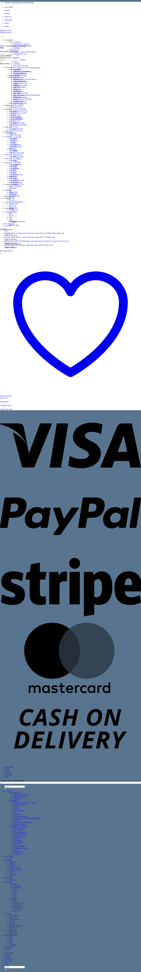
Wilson (11, 125)
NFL (15, 170)
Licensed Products (10, 184)
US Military (17, 159)
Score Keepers (18, 119)
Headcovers (17, 97)
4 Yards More (13, 192)
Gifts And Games (19, 87)
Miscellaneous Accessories (18, 103)
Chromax (12, 143)
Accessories (8, 40)
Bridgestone (13, 111)
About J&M (8, 7)
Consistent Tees (14, 196)
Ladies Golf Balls (15, 145)
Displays (16, 58)
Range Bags (17, 117)
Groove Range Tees (16, 202)
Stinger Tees (13, 180)
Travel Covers (18, 131)
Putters (15, 178)
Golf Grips (8, 131)
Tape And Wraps (19, 123)
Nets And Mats (18, 105)
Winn (15, 188)
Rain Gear (16, 115)
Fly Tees (12, 200)
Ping (14, 174)
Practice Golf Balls (19, 109)
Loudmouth (17, 137)
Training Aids (18, 129)
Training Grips (18, 157)
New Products (9, 224)
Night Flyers (17, 107)
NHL (15, 172)
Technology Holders (20, 125)
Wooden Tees (13, 933)
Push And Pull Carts (20, 83)
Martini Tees (13, 204)
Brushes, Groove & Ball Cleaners (25, 52)
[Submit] (1, 62)
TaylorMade (13, 123)
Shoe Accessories (15, 42)
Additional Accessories (21, 44)
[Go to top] (1, 783)
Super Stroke (17, 155)
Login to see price (10, 243)
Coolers (16, 83)
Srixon (11, 121)
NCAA (15, 141)
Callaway (12, 113)
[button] (2, 48)
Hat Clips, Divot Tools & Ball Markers (26, 68)
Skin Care (16, 121)
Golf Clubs (8, 127)
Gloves (15, 62)
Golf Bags (16, 64)
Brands (6, 10)
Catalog (7, 13)
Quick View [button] (4, 398)
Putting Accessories (20, 85)
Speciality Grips (18, 153)
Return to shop (14, 225)
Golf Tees (7, 163)
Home (2, 46)
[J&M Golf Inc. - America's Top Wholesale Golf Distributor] (6, 31)
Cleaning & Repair (19, 73)
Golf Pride (16, 135)
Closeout (7, 226)
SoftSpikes (17, 48)
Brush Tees (13, 167)
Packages (12, 156)
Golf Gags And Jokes (20, 66)
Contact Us (8, 17)
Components (8, 105)
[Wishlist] (1, 253)
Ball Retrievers (14, 50)
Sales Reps (8, 20)
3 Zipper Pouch (5, 405)
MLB (11, 186)
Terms (6, 23)
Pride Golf (12, 178)
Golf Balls (8, 109)
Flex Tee (12, 198)
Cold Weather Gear (20, 54)
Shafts (11, 107)
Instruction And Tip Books (22, 99)
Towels (15, 127)
